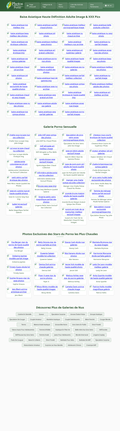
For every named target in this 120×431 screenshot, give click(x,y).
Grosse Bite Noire (61, 324)
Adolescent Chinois (74, 345)
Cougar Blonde (105, 319)
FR (108, 6)
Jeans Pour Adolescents (62, 335)
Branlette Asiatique (53, 319)
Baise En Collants (34, 340)
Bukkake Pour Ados (67, 340)
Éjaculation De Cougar (17, 319)
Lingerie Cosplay (99, 335)
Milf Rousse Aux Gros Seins (24, 335)
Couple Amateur (35, 319)
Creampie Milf (91, 345)
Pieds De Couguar (17, 340)
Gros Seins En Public (79, 324)
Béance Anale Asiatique (42, 324)
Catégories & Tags (47, 6)
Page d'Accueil (32, 6)
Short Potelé (96, 324)
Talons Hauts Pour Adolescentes (23, 330)
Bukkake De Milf (84, 340)
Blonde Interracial (82, 335)
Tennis (23, 324)
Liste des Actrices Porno (76, 6)
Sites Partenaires (94, 6)
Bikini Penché (89, 319)
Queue (41, 314)
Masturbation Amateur (32, 345)
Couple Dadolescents (72, 319)
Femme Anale (44, 335)
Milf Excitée (103, 330)
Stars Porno (61, 6)
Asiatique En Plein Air (62, 330)
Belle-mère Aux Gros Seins (84, 330)
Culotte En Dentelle (24, 314)
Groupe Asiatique (96, 314)
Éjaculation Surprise (58, 314)
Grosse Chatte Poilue (77, 314)
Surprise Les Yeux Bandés (54, 345)
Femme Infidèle (44, 330)
